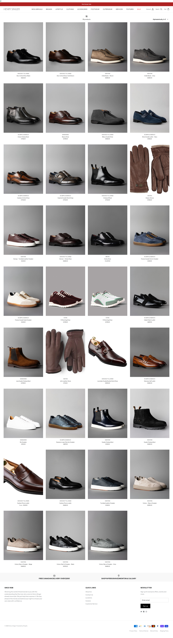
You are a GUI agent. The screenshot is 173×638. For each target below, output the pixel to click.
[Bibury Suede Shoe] (107, 108)
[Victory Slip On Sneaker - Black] (65, 535)
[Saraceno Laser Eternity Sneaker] (65, 413)
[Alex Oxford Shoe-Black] (23, 47)
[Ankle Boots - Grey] (149, 47)
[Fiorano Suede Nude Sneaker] (23, 291)
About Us (89, 592)
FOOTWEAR (95, 9)
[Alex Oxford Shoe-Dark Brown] (65, 47)
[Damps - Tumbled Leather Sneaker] (23, 230)
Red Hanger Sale (86, 4)
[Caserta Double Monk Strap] (65, 169)
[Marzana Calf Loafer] (149, 352)
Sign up (145, 606)
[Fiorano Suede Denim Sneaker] (149, 230)
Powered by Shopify (21, 626)
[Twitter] (141, 611)
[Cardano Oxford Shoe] (23, 169)
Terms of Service (143, 631)
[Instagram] (146, 611)
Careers (88, 601)
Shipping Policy (164, 631)
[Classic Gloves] (149, 169)
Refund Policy (154, 631)
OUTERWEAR (107, 9)
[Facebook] (143, 611)
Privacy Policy (133, 631)
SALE (139, 9)
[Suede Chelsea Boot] (107, 413)
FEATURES (130, 9)
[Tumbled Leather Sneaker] (107, 474)
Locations (89, 598)
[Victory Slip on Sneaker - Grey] (107, 535)
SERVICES (119, 9)
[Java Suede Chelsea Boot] (23, 352)
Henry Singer (12, 626)
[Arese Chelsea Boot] (23, 108)
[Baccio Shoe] (65, 108)
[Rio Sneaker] (23, 413)
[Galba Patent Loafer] (149, 291)
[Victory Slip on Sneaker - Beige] (23, 535)
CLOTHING (70, 9)
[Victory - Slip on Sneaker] (149, 474)
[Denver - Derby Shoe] (65, 230)
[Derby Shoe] (107, 230)
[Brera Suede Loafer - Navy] (149, 108)
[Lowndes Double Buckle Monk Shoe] (107, 352)
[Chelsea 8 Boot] (107, 169)
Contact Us (89, 595)
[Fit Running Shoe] (65, 291)
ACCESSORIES (82, 9)
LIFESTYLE (59, 9)
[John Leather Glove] (65, 352)
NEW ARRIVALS (37, 9)
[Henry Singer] (12, 9)
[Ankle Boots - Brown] (107, 47)
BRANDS (49, 9)
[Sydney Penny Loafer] (23, 474)
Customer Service (91, 604)
